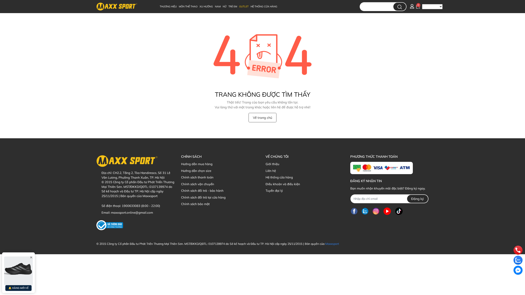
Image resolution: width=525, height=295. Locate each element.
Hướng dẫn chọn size (196, 171)
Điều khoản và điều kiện (283, 184)
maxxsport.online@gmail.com (132, 212)
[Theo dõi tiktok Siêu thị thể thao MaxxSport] (399, 211)
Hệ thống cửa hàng (279, 177)
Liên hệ (271, 171)
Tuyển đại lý (274, 191)
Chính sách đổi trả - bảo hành (202, 191)
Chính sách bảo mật (195, 204)
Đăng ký (417, 199)
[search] (399, 7)
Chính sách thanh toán (197, 177)
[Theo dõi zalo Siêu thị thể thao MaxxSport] (365, 211)
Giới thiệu (272, 164)
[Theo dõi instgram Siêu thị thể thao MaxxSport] (376, 211)
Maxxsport (332, 244)
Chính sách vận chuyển (197, 184)
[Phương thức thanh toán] (381, 168)
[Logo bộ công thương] (109, 225)
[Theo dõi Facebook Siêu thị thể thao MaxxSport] (354, 211)
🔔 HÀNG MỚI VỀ (18, 287)
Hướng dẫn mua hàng (196, 164)
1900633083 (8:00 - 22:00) (141, 206)
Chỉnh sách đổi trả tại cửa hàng (203, 197)
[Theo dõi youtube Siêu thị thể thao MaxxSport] (387, 211)
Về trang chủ (262, 118)
